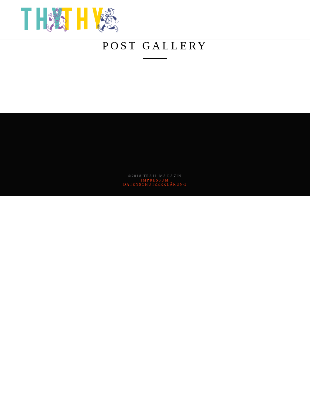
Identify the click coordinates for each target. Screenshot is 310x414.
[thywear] (69, 18)
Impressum (155, 180)
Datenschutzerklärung (155, 184)
